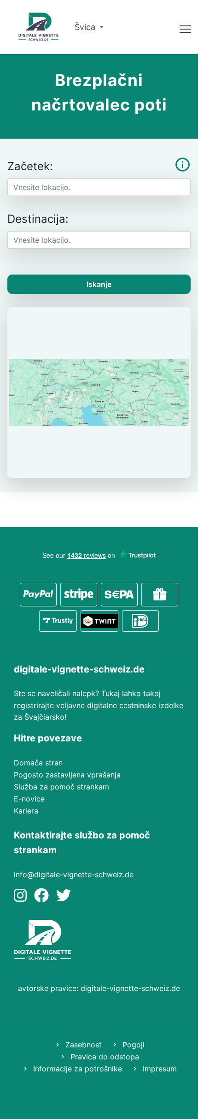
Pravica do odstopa (103, 1056)
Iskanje (99, 284)
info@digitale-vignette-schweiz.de (74, 874)
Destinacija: (38, 219)
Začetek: (30, 166)
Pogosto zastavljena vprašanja (67, 774)
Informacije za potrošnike (76, 1068)
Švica (86, 27)
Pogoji (132, 1044)
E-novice (29, 798)
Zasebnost (82, 1044)
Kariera (26, 810)
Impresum (158, 1068)
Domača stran (38, 762)
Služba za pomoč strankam (61, 786)
